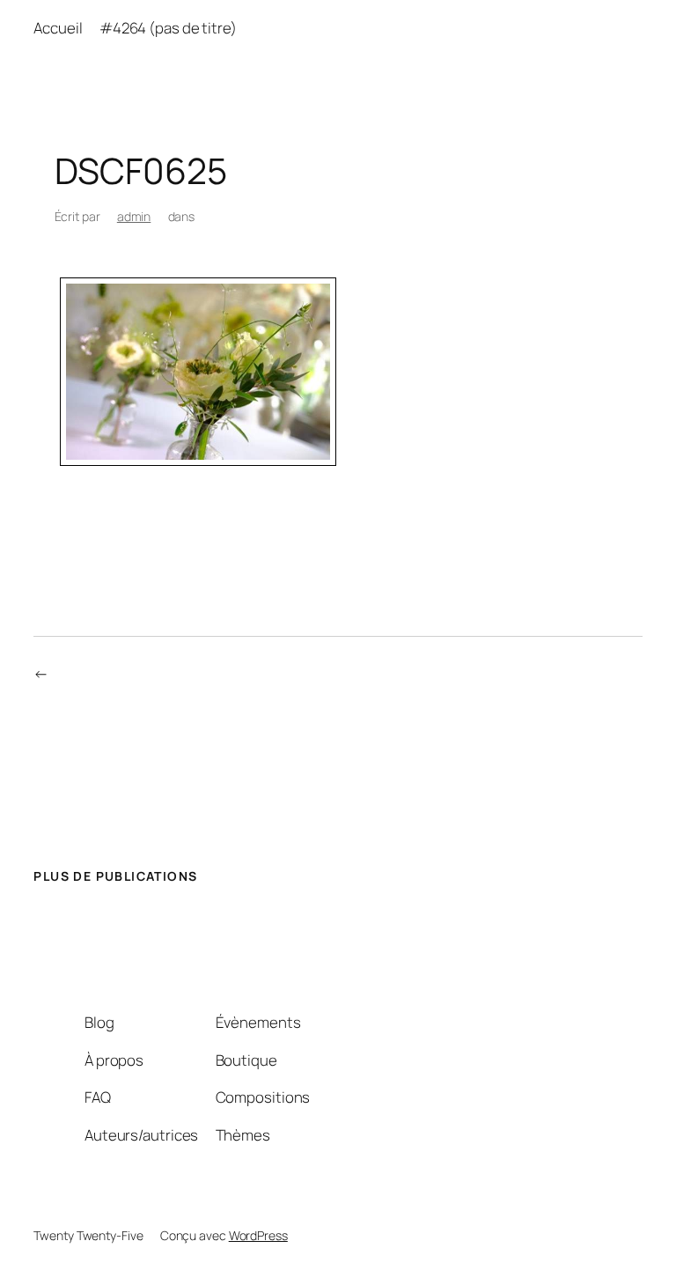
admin (134, 216)
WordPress (258, 1235)
